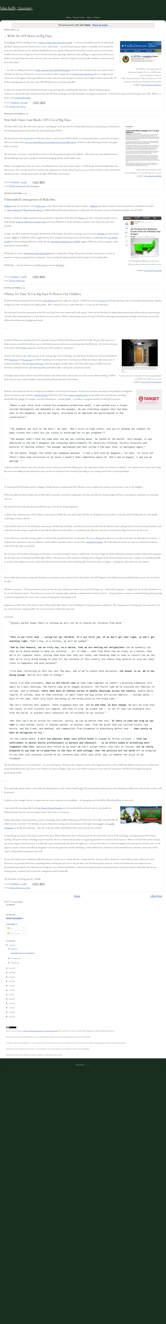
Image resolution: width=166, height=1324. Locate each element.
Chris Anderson (14, 210)
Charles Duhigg (41, 395)
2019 (10, 986)
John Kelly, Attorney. (16, 8)
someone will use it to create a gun (31, 221)
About (89, 17)
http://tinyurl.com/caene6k (152, 270)
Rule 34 (82, 218)
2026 (11, 945)
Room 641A (27, 359)
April (13, 949)
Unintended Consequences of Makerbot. (30, 199)
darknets (101, 233)
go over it (103, 300)
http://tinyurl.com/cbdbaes (153, 176)
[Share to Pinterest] (44, 103)
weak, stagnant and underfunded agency (53, 70)
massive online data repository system (55, 42)
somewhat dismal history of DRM (65, 241)
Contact (96, 17)
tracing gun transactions (83, 74)
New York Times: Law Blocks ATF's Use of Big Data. (37, 120)
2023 (10, 972)
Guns (18, 106)
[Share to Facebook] (41, 103)
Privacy (23, 106)
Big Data (12, 106)
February (14, 958)
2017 (10, 994)
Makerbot (94, 206)
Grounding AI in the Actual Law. (22, 953)
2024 (10, 968)
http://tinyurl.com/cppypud (151, 382)
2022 (10, 977)
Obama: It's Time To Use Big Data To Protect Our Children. (42, 294)
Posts (11, 928)
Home (68, 17)
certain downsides (22, 97)
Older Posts (156, 895)
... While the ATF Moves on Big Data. (28, 36)
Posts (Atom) (18, 902)
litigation (13, 359)
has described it (36, 210)
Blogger (87, 1065)
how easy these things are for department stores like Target (50, 142)
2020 (11, 981)
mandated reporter (95, 542)
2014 (10, 1008)
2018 (10, 990)
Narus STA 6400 (36, 363)
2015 (10, 1003)
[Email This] (34, 103)
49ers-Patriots (48, 300)
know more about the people (36, 253)
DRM (14, 237)
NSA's (23, 347)
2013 (10, 1012)
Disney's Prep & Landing (51, 808)
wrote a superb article (78, 395)
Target (21, 399)
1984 (81, 788)
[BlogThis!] (36, 103)
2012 (10, 1016)
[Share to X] (39, 103)
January (14, 963)
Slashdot (8, 206)
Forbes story (40, 206)
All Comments (14, 933)
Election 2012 (21, 186)
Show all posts (100, 25)
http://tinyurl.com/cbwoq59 (151, 85)
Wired (12, 42)
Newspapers (35, 186)
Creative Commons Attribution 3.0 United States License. (40, 1031)
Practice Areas (79, 17)
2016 (10, 999)
